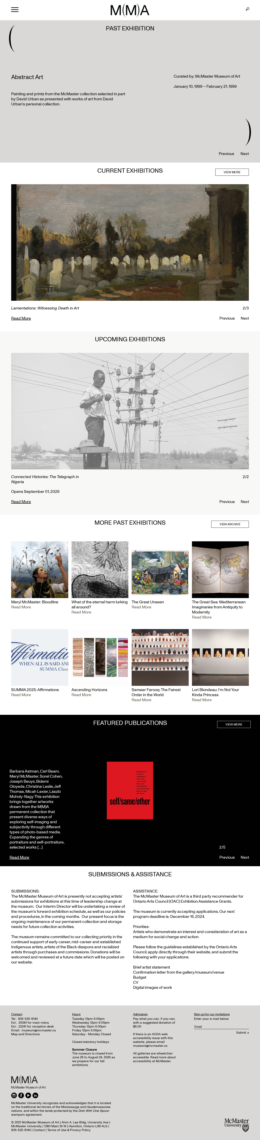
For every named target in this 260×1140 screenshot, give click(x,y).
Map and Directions (25, 1034)
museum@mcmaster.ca (39, 1030)
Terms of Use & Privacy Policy (69, 1130)
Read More (21, 318)
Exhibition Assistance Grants (206, 901)
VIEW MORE (232, 172)
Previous (226, 154)
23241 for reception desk (36, 1026)
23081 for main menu (33, 1022)
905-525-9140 (28, 1019)
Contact (39, 1130)
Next (244, 154)
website (203, 952)
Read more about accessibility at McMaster (154, 1059)
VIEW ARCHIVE (230, 524)
